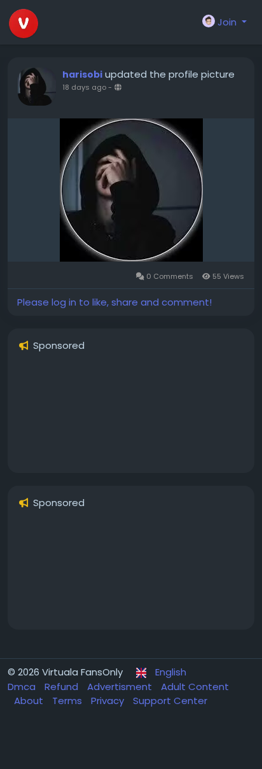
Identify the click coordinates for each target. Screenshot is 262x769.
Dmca (23, 686)
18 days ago (84, 87)
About (30, 700)
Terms (68, 700)
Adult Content (195, 686)
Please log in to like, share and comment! (114, 302)
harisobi (82, 74)
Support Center (170, 700)
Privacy (109, 700)
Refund (63, 686)
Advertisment (121, 686)
